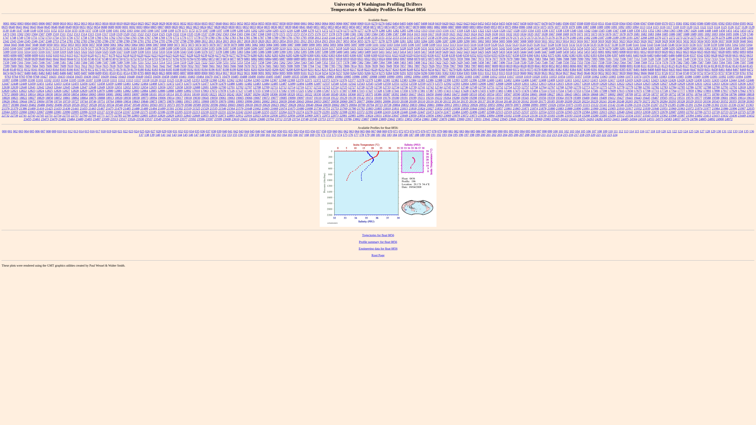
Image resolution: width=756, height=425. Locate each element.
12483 (257, 83)
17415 (447, 90)
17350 (404, 90)
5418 (431, 52)
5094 (340, 44)
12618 (586, 83)
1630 (495, 34)
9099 (297, 73)
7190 (126, 62)
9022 (240, 73)
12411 (568, 80)
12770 (577, 87)
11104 (64, 80)
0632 (750, 23)
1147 (19, 30)
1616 (424, 34)
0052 (240, 23)
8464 (729, 69)
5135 (593, 44)
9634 (559, 73)
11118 (145, 80)
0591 (714, 23)
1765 (133, 37)
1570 (275, 34)
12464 (144, 83)
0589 (707, 23)
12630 (690, 83)
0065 (332, 23)
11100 (31, 80)
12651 (118, 87)
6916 (325, 59)
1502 (20, 34)
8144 (742, 66)
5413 (396, 52)
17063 (205, 90)
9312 (488, 73)
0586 (700, 23)
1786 (254, 37)
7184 (84, 62)
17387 (430, 90)
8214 (332, 69)
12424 (663, 80)
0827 (210, 27)
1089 (600, 27)
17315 (361, 90)
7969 (460, 66)
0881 (430, 27)
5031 (679, 41)
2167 (488, 37)
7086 (559, 59)
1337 (552, 30)
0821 (182, 27)
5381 (233, 52)
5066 (148, 44)
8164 (56, 69)
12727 (352, 87)
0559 (615, 23)
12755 (517, 87)
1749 (20, 37)
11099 (23, 80)
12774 (594, 87)
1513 (77, 34)
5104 (397, 44)
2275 (693, 37)
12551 (395, 83)
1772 (176, 37)
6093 (743, 52)
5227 (396, 48)
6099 (35, 55)
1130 (6, 30)
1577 (325, 34)
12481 (240, 83)
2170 (509, 37)
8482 (42, 73)
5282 (629, 48)
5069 (170, 44)
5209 (275, 48)
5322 (84, 52)
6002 (608, 52)
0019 (119, 23)
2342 (6, 41)
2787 (112, 41)
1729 (743, 34)
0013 (84, 23)
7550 (566, 62)
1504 (34, 34)
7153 (714, 59)
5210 (282, 48)
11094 (739, 76)
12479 (222, 83)
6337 (438, 55)
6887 (282, 59)
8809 (148, 73)
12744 (439, 87)
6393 (594, 55)
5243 (509, 48)
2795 (162, 41)
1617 (431, 34)
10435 (79, 76)
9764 (15, 76)
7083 (538, 59)
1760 (98, 37)
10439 (105, 76)
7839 (375, 66)
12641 (32, 87)
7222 (204, 62)
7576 (665, 62)
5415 (410, 52)
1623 (466, 34)
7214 (162, 62)
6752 (134, 59)
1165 (143, 30)
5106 (411, 44)
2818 (247, 41)
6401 (629, 55)
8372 (516, 69)
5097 (354, 44)
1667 (551, 34)
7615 (105, 66)
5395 (304, 52)
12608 (499, 83)
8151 (20, 69)
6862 (204, 59)
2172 (523, 37)
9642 (573, 73)
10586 (304, 76)
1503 (27, 34)
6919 (346, 59)
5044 (7, 44)
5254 (580, 48)
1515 (91, 34)
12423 (655, 80)
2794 (155, 41)
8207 (282, 69)
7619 (119, 66)
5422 (459, 52)
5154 (678, 44)
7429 (459, 62)
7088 (566, 59)
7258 (261, 62)
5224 (374, 48)
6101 (42, 55)
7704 (311, 66)
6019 (658, 52)
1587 (396, 34)
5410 (375, 52)
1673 (594, 34)
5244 (516, 48)
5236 (459, 48)
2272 (672, 37)
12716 (300, 87)
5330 (141, 52)
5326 (112, 52)
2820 (261, 41)
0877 (409, 27)
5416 (417, 52)
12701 (231, 87)
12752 (499, 87)
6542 (700, 55)
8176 (119, 69)
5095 (347, 44)
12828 (75, 90)
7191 (134, 62)
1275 (346, 30)
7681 (268, 66)
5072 (184, 44)
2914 (318, 41)
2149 (367, 37)
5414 (403, 52)
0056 (268, 23)
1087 (586, 27)
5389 (275, 52)
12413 (585, 80)
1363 (658, 30)
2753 (56, 41)
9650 (594, 73)
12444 (733, 80)
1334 (530, 30)
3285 (431, 41)
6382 (565, 55)
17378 (413, 90)
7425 (445, 62)
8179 (134, 69)
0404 (396, 23)
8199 (233, 69)
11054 (561, 76)
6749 (112, 59)
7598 (750, 62)
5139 (622, 44)
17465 (499, 90)
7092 (587, 59)
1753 (48, 37)
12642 (40, 87)
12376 (343, 80)
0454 (495, 23)
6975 (431, 59)
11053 (553, 76)
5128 (551, 44)
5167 (20, 48)
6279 (247, 55)
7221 (197, 62)
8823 (162, 73)
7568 (637, 62)
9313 (495, 73)
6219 (133, 55)
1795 (303, 37)
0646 (54, 27)
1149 (33, 30)
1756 (70, 37)
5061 (113, 44)
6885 (275, 59)
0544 (608, 23)
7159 (6, 62)
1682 (644, 34)
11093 (731, 76)
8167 (77, 69)
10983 (330, 76)
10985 (347, 76)
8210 (304, 69)
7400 (396, 62)
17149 (248, 90)
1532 (176, 34)
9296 (424, 73)
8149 (13, 69)
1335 (538, 30)
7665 (226, 66)
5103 (389, 44)
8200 (240, 69)
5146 (671, 44)
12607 (491, 83)
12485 (274, 83)
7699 (297, 66)
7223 (211, 62)
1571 (282, 34)
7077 (495, 59)
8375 (530, 69)
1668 (559, 34)
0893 (472, 27)
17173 (274, 90)
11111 (113, 80)
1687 (679, 34)
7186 (98, 62)
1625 (481, 34)
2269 (651, 37)
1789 (275, 37)
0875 (394, 27)
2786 (105, 41)
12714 (291, 87)
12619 (594, 83)
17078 (222, 90)
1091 (614, 27)
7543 (537, 62)
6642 (56, 59)
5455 (594, 52)
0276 (381, 23)
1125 (724, 27)
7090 (580, 59)
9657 (615, 73)
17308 (352, 90)
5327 (119, 52)
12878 (92, 90)
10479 (226, 76)
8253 (424, 69)
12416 (603, 80)
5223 (367, 48)
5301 (700, 48)
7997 (474, 66)
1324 (495, 30)
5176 (84, 48)
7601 (20, 66)
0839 (288, 27)
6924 (382, 59)
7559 (608, 62)
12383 (404, 80)
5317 (48, 52)
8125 (672, 66)
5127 (544, 44)
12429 (689, 80)
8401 (637, 69)
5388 (268, 52)
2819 (254, 41)
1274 (339, 30)
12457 (92, 83)
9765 (22, 76)
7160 (13, 62)
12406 (525, 80)
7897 (417, 66)
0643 (33, 27)
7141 (679, 59)
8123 (665, 66)
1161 (116, 30)
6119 (84, 55)
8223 (367, 69)
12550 (387, 83)
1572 (289, 34)
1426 (693, 30)
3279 (388, 41)
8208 (289, 69)
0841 (302, 27)
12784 (672, 87)
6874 (226, 59)
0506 (566, 23)
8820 (155, 73)
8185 (169, 69)
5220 (346, 48)
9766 (29, 76)
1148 (26, 30)
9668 (651, 73)
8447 (693, 69)
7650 (183, 66)
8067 (580, 66)
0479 (551, 23)
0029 (162, 23)
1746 (750, 34)
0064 (325, 23)
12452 (49, 83)
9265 (360, 73)
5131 (565, 44)
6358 (516, 55)
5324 (98, 52)
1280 (382, 30)
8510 (112, 73)
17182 (283, 90)
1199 (233, 30)
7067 (474, 59)
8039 (530, 66)
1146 (12, 30)
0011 (70, 23)
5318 (56, 52)
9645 (580, 73)
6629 (721, 55)
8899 (197, 73)
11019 (527, 76)
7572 (651, 62)
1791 (289, 37)
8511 (120, 73)
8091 (630, 66)
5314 (27, 52)
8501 (105, 73)
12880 (109, 90)
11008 (485, 76)
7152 (707, 59)
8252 (417, 69)
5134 (586, 44)
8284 (466, 69)
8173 (98, 69)
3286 (438, 41)
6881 (247, 59)
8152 (27, 69)
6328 (402, 55)
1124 (717, 27)
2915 (325, 41)
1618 (438, 34)
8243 (396, 69)
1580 (346, 34)
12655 (153, 87)
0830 (231, 27)
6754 (148, 59)
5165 (6, 48)
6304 (339, 55)
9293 (410, 73)
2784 (91, 41)
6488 (679, 55)
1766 (140, 37)
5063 (127, 44)
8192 (190, 69)
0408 (424, 23)
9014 (219, 73)
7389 (374, 62)
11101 (39, 80)
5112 (446, 44)
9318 (509, 73)
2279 (722, 37)
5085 (276, 44)
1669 (566, 34)
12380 (378, 80)
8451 (707, 69)
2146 (346, 37)
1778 (197, 37)
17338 (387, 90)
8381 (551, 69)
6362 (544, 55)
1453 (743, 30)
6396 (608, 55)
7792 (339, 66)
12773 (586, 87)
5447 (544, 52)
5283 (637, 48)
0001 (6, 23)
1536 (197, 34)
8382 (559, 69)
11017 (510, 76)
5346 (197, 52)
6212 (119, 55)
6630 (728, 55)
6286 (296, 55)
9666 (644, 73)
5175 (77, 48)
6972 (424, 59)
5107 (418, 44)
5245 (523, 48)
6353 (480, 55)
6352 (473, 55)
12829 (83, 90)
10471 (217, 76)
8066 (573, 66)
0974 (501, 27)
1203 (261, 30)
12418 (620, 80)
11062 (595, 76)
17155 (257, 90)
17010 (196, 90)
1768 (155, 37)
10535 (295, 76)
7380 (353, 62)
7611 (77, 66)
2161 (445, 37)
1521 (133, 34)
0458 (523, 23)
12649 (101, 87)
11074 (637, 76)
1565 (240, 34)
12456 (84, 83)
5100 (368, 44)
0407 (417, 23)
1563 (225, 34)
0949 (487, 27)
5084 (269, 44)
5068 (163, 44)
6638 (27, 59)
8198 (226, 69)
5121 (501, 44)
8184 (162, 69)
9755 (714, 73)
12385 (421, 80)
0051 (233, 23)
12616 (569, 83)
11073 (629, 76)
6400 (622, 55)
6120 (91, 55)
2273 (679, 37)
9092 (268, 73)
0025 (141, 23)
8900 (204, 73)
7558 (601, 62)
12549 (378, 83)
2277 (707, 37)
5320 (70, 52)
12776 (612, 87)
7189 (119, 62)
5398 (325, 52)
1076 (550, 27)
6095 (6, 55)
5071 (177, 44)
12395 (464, 80)
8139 (721, 66)
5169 (34, 48)
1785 (247, 37)
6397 (615, 55)
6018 (651, 52)
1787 (261, 37)
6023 (686, 52)
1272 (325, 30)
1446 (701, 30)
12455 (75, 83)
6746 (91, 59)
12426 (672, 80)
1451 (729, 30)
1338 (559, 30)
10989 (382, 76)
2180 (573, 37)
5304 (722, 48)
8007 (488, 66)
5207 (261, 48)
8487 (70, 73)
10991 (399, 76)
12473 (179, 83)
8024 (516, 66)
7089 (573, 59)
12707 (248, 87)
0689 (111, 27)
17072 (213, 90)
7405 (410, 62)
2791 (141, 41)
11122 (162, 80)
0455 (502, 23)
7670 (247, 66)
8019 (509, 66)
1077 (557, 27)
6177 (105, 55)
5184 (141, 48)
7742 (318, 66)
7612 (84, 66)
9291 (403, 73)
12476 (196, 83)
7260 (268, 62)
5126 (537, 44)
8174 (105, 69)
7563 (615, 62)
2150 (374, 37)
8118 (651, 66)
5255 (587, 48)
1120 (689, 27)
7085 (552, 59)
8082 (601, 66)
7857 (403, 66)
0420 (445, 23)
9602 (530, 73)
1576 (318, 34)
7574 (658, 62)
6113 (63, 55)
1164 (136, 30)
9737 (672, 73)
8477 (20, 73)
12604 (465, 83)
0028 (155, 23)
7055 (452, 59)
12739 (413, 87)
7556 (587, 62)
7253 (240, 62)
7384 (367, 62)
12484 (266, 83)
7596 (736, 62)
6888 (289, 59)
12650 (110, 87)
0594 (736, 23)
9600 (523, 73)
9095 (282, 73)
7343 (303, 62)
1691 (700, 34)
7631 (141, 66)
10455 (148, 76)
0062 (311, 23)
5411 (382, 52)
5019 (601, 41)
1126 (731, 27)
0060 (297, 23)
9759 (736, 73)
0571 (672, 23)
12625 (646, 83)
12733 (387, 87)
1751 (34, 37)
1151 (47, 30)
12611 (525, 83)
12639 (14, 87)
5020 (608, 41)
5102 (382, 44)
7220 (190, 62)
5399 (332, 52)
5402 (353, 52)
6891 (304, 59)
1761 (105, 37)
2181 (580, 37)
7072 (481, 59)
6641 (49, 59)
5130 (558, 44)
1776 (183, 37)
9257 (339, 73)
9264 (353, 73)
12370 (300, 80)
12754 (508, 87)
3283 (417, 41)
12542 (352, 83)
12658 (179, 87)
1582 (360, 34)
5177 (91, 48)
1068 (529, 27)
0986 (522, 27)
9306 (474, 73)
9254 (325, 73)
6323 (395, 55)
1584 (374, 34)
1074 (536, 27)
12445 (741, 80)
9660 (629, 73)
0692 (132, 27)
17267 (326, 90)
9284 (389, 73)
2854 (282, 41)
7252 (233, 62)
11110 (105, 80)
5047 (28, 44)
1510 (56, 34)
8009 (495, 66)
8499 (98, 73)
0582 (686, 23)
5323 (91, 52)
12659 (188, 87)
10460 (174, 76)
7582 (679, 62)
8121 (657, 66)
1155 (74, 30)
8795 (141, 73)
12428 (681, 80)
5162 (735, 44)
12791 (724, 87)
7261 (275, 62)
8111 (644, 66)
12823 (31, 90)
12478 (214, 83)
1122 (703, 27)
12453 (58, 83)
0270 (374, 23)
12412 (577, 80)
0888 (458, 27)
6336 (431, 55)
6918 (339, 59)
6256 (211, 55)
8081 (594, 66)
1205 (275, 30)
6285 (289, 55)
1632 (509, 34)
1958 (311, 37)
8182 (148, 69)
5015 (573, 41)
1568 (261, 34)
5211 (289, 48)
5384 (247, 52)
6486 (672, 55)
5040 (743, 41)
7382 (360, 62)
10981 (313, 76)
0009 (56, 23)
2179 (566, 37)
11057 (578, 76)
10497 (278, 76)
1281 (389, 30)
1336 (545, 30)
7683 (275, 66)
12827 (66, 90)
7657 (197, 66)
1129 (751, 27)
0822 (189, 27)
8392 (601, 69)
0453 (488, 23)
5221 (353, 48)
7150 (693, 59)
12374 (334, 80)
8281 (459, 69)
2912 (303, 41)
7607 (56, 66)
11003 (468, 76)
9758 (728, 73)
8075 (587, 66)
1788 (268, 37)
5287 (658, 48)
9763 (8, 76)
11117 (137, 80)
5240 (488, 48)
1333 (523, 30)
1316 (445, 30)
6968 (410, 59)
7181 (63, 62)
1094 (635, 27)
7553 (580, 62)
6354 (487, 55)
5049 (42, 44)
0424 (474, 23)
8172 (91, 69)
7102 (615, 59)
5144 (657, 44)
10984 (339, 76)
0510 (594, 23)
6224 (161, 55)
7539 (530, 62)
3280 (396, 41)
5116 (473, 44)
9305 (467, 73)
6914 (311, 59)
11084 (671, 76)
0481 (559, 23)
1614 (410, 34)
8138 (714, 66)
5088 (297, 44)
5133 (579, 44)
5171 (48, 48)
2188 (608, 37)
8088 (623, 66)
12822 (23, 90)
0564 (622, 23)
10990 (391, 76)
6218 (126, 55)
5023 (622, 41)
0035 (204, 23)
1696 (736, 34)
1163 (130, 30)
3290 (466, 41)
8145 (750, 66)
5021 (615, 41)
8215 (339, 69)
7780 (325, 66)
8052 (552, 66)
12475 (188, 83)
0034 (197, 23)
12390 (447, 80)
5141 (636, 44)
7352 (325, 62)
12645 (66, 87)
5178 (98, 48)
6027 (714, 52)
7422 (438, 62)
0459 (530, 23)
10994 (417, 76)
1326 (502, 30)
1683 (651, 34)
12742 (430, 87)
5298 (679, 48)
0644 (40, 27)
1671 (580, 34)
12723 (326, 87)
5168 (27, 48)
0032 (183, 23)
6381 (558, 55)
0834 (260, 27)
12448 (14, 83)
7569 (644, 62)
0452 (481, 23)
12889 (179, 90)
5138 (614, 44)
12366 (265, 80)
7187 (105, 62)
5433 (502, 52)
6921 (360, 59)
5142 (643, 44)
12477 (205, 83)
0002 (13, 23)
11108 (97, 80)
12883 (135, 90)
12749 (473, 87)
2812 (204, 41)
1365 (672, 30)
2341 (750, 37)
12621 (612, 83)
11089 (697, 76)
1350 (637, 30)
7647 (169, 66)
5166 (13, 48)
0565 (629, 23)
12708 (257, 87)
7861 (410, 66)
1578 (332, 34)
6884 (268, 59)
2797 (176, 41)
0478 (544, 23)
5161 (728, 44)
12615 (560, 83)
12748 (465, 87)
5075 (205, 44)
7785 (332, 66)
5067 (156, 44)
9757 (721, 73)
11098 (14, 80)
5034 (700, 41)
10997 (443, 76)
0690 (118, 27)
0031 (176, 23)
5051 (56, 44)
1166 (150, 30)
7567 (629, 62)
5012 (551, 41)
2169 (502, 37)
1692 (707, 34)
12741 (421, 87)
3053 (346, 41)
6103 (56, 55)
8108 (637, 66)
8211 (311, 69)
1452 (736, 30)
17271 (335, 90)
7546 (544, 62)
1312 (417, 30)
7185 (91, 62)
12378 (360, 80)
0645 (47, 27)
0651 (83, 27)
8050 (545, 66)
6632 (742, 55)
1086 (579, 27)
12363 (239, 80)
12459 (110, 83)
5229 (410, 48)
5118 (480, 44)
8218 (360, 69)
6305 (346, 55)
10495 (269, 76)
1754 (55, 37)
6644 (70, 59)
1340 (573, 30)
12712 (283, 87)
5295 (672, 48)
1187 (205, 30)
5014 (565, 41)
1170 (178, 30)
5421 (452, 52)
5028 (658, 41)
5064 (134, 44)
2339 (736, 37)
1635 (530, 34)
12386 (430, 80)
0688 (104, 27)
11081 (654, 76)
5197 (226, 48)
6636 (13, 59)
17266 (317, 90)
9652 (601, 73)
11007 (477, 76)
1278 (367, 30)
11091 (714, 76)
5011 (544, 41)
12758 (534, 87)
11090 (705, 76)
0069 (360, 23)
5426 (488, 52)
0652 (90, 27)
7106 (623, 59)
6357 (509, 55)
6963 (396, 59)
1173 (198, 30)
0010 (63, 23)
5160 (721, 44)
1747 (6, 37)
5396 (311, 52)
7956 (445, 66)
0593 (728, 23)
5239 (481, 48)
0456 (509, 23)
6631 (735, 55)
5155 (685, 44)
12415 (594, 80)
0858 (366, 27)
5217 (332, 48)
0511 (601, 23)
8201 (247, 69)
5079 (234, 44)
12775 (603, 87)
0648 (61, 27)
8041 (538, 66)
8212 (318, 69)
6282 (268, 55)
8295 (474, 69)
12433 (715, 80)
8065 (566, 66)
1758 (84, 37)
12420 (637, 80)
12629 (681, 83)
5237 (466, 48)
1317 (452, 30)
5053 (71, 44)
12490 (292, 83)
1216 (289, 30)
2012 (318, 37)
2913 (311, 41)
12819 (750, 87)
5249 (551, 48)
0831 (238, 27)
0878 (416, 27)
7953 (438, 66)
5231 (424, 48)
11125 (170, 80)
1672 (587, 34)
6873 (219, 59)
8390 (587, 69)
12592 (447, 83)
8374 (523, 69)
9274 (375, 73)
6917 (332, 59)
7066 (467, 59)
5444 (523, 52)
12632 (707, 83)
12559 (421, 83)
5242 (502, 48)
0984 (515, 27)
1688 (686, 34)
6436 (643, 55)
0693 (139, 27)
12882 (127, 90)
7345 (311, 62)
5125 (529, 44)
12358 (204, 80)
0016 (105, 23)
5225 (381, 48)
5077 (219, 44)
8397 (629, 69)
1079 (572, 27)
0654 (97, 27)
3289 (459, 41)
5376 (204, 52)
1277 (360, 30)
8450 (700, 69)
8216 (346, 69)
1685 (665, 34)
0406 (410, 23)
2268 (644, 37)
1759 (91, 37)
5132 (572, 44)
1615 (417, 34)
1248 (297, 30)
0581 (679, 23)
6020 (665, 52)
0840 (295, 27)
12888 (170, 90)
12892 (187, 90)
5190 (176, 48)
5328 (126, 52)
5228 (403, 48)
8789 (134, 73)
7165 (34, 62)
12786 (690, 87)
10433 (61, 76)
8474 (6, 73)
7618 (112, 66)
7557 (594, 62)
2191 (629, 37)
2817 (240, 41)
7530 (523, 62)
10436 (87, 76)
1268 (304, 30)
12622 (620, 83)
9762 (750, 73)
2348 (48, 41)
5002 (481, 41)
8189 (183, 69)
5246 (530, 48)
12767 (551, 87)
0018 (112, 23)
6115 (70, 55)
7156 (736, 59)
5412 (388, 52)
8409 (658, 69)
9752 (700, 73)
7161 (20, 62)
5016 (580, 41)
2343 (13, 41)
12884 (144, 90)
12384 (412, 80)
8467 (736, 69)
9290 (396, 73)
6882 (254, 59)
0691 (125, 27)
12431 (707, 80)
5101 (375, 44)
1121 (696, 27)
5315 (34, 52)
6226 (176, 55)
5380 (226, 52)
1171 (185, 30)
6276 (225, 55)
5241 (495, 48)
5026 (643, 41)
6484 (657, 55)
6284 (282, 55)
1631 (502, 34)
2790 (134, 41)
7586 (693, 62)
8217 (353, 69)
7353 (332, 62)
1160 (109, 30)
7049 (445, 59)
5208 (268, 48)
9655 (608, 73)
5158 (707, 44)
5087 (290, 44)
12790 (716, 87)
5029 (665, 41)
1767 (148, 37)
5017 (587, 41)
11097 (6, 80)
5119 (487, 44)
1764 (126, 37)
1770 (169, 37)
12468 (153, 83)
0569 (658, 23)
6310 (381, 55)
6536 (686, 55)
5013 (558, 41)
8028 (523, 66)
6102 (49, 55)
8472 (750, 69)
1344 (594, 30)
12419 (629, 80)
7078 (502, 59)
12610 (517, 83)
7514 (509, 62)
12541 (343, 83)
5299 (686, 48)
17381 (421, 90)
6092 (736, 52)
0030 (169, 23)
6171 (98, 55)
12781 (646, 87)
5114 (460, 44)
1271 (318, 30)
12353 (196, 80)
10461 (183, 76)
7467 (488, 62)
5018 (594, 41)
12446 (750, 80)
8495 (77, 73)
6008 (622, 52)
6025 (700, 52)
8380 (544, 69)
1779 (204, 37)
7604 (35, 66)
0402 (388, 23)
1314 (431, 30)
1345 (601, 30)
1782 (225, 37)
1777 (190, 37)
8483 (49, 73)
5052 (63, 44)
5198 (233, 48)
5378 (219, 52)
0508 (580, 23)
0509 (587, 23)
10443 (122, 76)
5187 (155, 48)
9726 (665, 73)
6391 (579, 55)
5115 (466, 44)
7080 (516, 59)
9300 (431, 73)
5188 (162, 48)
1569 (268, 34)
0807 (161, 27)
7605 (42, 66)
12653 (136, 87)
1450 (722, 30)
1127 (738, 27)
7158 (750, 59)
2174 (537, 37)
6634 (6, 59)
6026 (707, 52)
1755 (62, 37)
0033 (190, 23)
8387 (580, 69)
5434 (509, 52)
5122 (508, 44)
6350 (466, 55)
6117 (77, 55)
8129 (693, 66)
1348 (623, 30)
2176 (551, 37)
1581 (353, 34)
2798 (183, 41)
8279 (452, 69)
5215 (318, 48)
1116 (662, 27)
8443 (679, 69)
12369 (291, 80)
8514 (126, 73)
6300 (310, 55)
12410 (560, 80)
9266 (367, 73)
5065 (141, 44)
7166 (41, 62)
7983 (467, 66)
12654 (144, 87)
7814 (353, 66)
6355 (494, 55)
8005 (481, 66)
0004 (27, 23)
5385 (254, 52)
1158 (95, 30)
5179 (105, 48)
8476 (13, 73)
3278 (381, 41)
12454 (66, 83)
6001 (601, 52)
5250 (559, 48)
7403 (403, 62)
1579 (339, 34)
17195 (291, 90)
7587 (700, 62)
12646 (75, 87)
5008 (523, 41)
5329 (134, 52)
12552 (404, 83)
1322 (481, 30)
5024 (629, 41)
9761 (743, 73)
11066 (620, 76)
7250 (218, 62)
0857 (359, 27)
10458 (165, 76)
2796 (169, 41)
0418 (431, 23)
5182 (126, 48)
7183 (77, 62)
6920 (353, 59)
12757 (525, 87)
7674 (261, 66)
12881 (118, 90)
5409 (367, 52)
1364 (665, 30)
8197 (219, 69)
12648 (92, 87)
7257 (254, 62)
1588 (403, 34)
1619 (445, 34)
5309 (6, 52)
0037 (211, 23)
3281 (403, 41)
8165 (63, 69)
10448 (131, 76)
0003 (20, 23)
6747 (98, 59)
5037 (721, 41)
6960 (389, 59)
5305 (729, 48)
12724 (335, 87)
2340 (743, 37)
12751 (491, 87)
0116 (367, 23)
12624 (638, 83)
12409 (551, 80)
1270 (311, 30)
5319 (63, 52)
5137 (607, 44)
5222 (360, 48)
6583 (707, 55)
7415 (431, 62)
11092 (722, 76)
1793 (296, 37)
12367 (274, 80)
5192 (190, 48)
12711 (274, 87)
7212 (148, 62)
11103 (56, 80)
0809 (168, 27)
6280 (254, 55)
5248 (544, 48)
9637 (566, 73)
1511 (63, 34)
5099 (361, 44)
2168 (495, 37)
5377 (211, 52)
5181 (119, 48)
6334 (416, 55)
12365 (256, 80)
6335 (424, 55)
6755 (155, 59)
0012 (77, 23)
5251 (566, 48)
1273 (332, 30)
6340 (459, 55)
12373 (326, 80)
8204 (261, 69)
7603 (27, 66)
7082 (530, 59)
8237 (388, 69)
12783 (664, 87)
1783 (233, 37)
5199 (240, 48)
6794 (190, 59)
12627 (664, 83)
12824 (40, 90)
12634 (724, 83)
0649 (68, 27)
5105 (404, 44)
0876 (401, 27)
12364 (248, 80)
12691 (205, 87)
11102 (48, 80)
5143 (650, 44)
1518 (112, 34)
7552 (573, 62)
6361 (537, 55)
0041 (226, 23)
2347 (41, 41)
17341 (395, 90)
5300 (693, 48)
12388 (438, 80)
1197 (219, 30)
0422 (459, 23)
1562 (218, 34)
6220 (140, 55)
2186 (594, 37)
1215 (282, 30)
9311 (481, 73)
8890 (169, 73)
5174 (70, 48)
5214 (311, 48)
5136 (600, 44)
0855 (345, 27)
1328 (516, 30)
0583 (693, 23)
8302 (481, 69)
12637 (750, 83)
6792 (176, 59)
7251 (225, 62)
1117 (669, 27)
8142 (728, 66)
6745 (84, 59)
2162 (452, 37)
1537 (204, 34)
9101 (304, 73)
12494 (300, 83)
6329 (409, 55)
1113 (642, 27)
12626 (655, 83)
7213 (155, 62)
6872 (211, 59)
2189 (615, 37)
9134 (318, 73)
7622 (134, 66)
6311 (388, 55)
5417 (424, 52)
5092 (326, 44)
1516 (98, 34)
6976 (438, 59)
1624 (474, 34)
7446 (474, 62)
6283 (275, 55)
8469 (743, 69)
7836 (367, 66)
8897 (183, 73)
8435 (672, 69)
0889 (465, 27)
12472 (170, 83)
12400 (490, 80)
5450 (566, 52)
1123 (710, 27)
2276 (700, 37)
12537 (326, 83)
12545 (369, 83)
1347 (615, 30)
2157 (424, 37)
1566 (247, 34)
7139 (665, 59)
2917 (339, 41)
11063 (604, 76)
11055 (570, 76)
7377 (339, 62)
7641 (155, 66)
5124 (522, 44)
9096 (289, 73)
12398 (482, 80)
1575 (311, 34)
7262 (282, 62)
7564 (622, 62)
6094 (750, 52)
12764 (543, 87)
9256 (332, 73)
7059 (460, 59)
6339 (452, 55)
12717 (309, 87)
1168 (164, 30)
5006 (509, 41)
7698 (289, 66)
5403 (360, 52)
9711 (658, 73)
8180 (141, 69)
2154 (403, 37)
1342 (587, 30)
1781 (218, 37)
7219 (183, 62)
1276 (353, 30)
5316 (41, 52)
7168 (56, 62)
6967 (403, 59)
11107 (89, 80)
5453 (587, 52)
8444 (686, 69)
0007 (49, 23)
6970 (417, 59)
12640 (23, 87)
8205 (268, 69)
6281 (261, 55)
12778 (620, 87)
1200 (240, 30)
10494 (261, 76)
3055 (360, 41)
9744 (679, 73)
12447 (6, 83)
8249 (410, 69)
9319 (516, 73)
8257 (438, 69)
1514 (84, 34)
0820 (175, 27)
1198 (226, 30)
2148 (360, 37)
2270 (658, 37)
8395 (622, 69)
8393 (608, 69)
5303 (715, 48)
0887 (451, 27)
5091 (319, 44)
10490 (252, 76)
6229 (197, 55)
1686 (672, 34)
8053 (559, 66)
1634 (523, 34)
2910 (289, 41)
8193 (197, 69)
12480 (231, 83)
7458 (481, 62)
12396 (473, 80)
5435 (516, 52)
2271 (665, 37)
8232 (381, 69)
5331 (148, 52)
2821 (268, 41)
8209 (297, 69)
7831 (360, 66)
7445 (466, 62)
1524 (155, 34)
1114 (649, 27)
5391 (289, 52)
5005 (502, 41)
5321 (77, 52)
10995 (425, 76)
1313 (424, 30)
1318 (460, 30)
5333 (162, 52)
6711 (77, 59)
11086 (688, 76)
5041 (750, 41)
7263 (289, 62)
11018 (519, 76)
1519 (119, 34)
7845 (382, 66)
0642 (26, 27)
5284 (644, 48)
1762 (112, 37)
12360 (213, 80)
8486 (63, 73)
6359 (523, 55)
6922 (367, 59)
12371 (308, 80)
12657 (170, 87)
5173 (63, 48)
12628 (672, 83)
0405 (403, 23)
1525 (162, 34)
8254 (431, 69)
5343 (183, 52)
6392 (587, 55)
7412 (424, 62)
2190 (622, 37)
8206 (275, 69)
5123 (515, 44)
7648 (176, 66)
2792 (148, 41)
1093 (628, 27)
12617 (577, 83)
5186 (148, 48)
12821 (14, 90)
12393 (456, 80)
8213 (325, 69)
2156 (417, 37)
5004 (495, 41)
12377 (352, 80)
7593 (715, 62)
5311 (20, 52)
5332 (155, 52)
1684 (658, 34)
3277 (374, 41)
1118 (676, 27)
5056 (85, 44)
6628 (714, 55)
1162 (123, 30)
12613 (543, 83)
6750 (119, 59)
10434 (70, 76)
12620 (603, 83)
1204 (268, 30)
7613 (91, 66)
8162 (41, 69)
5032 (686, 41)
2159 (438, 37)
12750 (482, 87)
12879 (101, 90)
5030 (672, 41)
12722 (317, 87)
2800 (197, 41)
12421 (646, 80)
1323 (488, 30)
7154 (721, 59)
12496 (309, 83)
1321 (474, 30)
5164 (749, 44)
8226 (374, 69)
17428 (465, 90)
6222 (147, 55)
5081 (248, 44)
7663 (219, 66)
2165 (474, 37)
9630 (537, 73)
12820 (5, 90)
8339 (495, 69)
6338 (445, 55)
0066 (339, 23)
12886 (161, 90)
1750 (27, 37)
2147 (353, 37)
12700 (222, 87)
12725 (343, 87)
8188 (176, 69)
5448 (551, 52)
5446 (537, 52)
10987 (365, 76)
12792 (733, 87)
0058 (282, 23)
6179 (112, 55)
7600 (13, 66)
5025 (636, 41)
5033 (693, 41)
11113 (129, 80)
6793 (183, 59)
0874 (387, 27)
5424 (474, 52)
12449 (23, 83)
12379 (369, 80)
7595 (729, 62)
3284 (424, 41)
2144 (332, 37)
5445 (530, 52)
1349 (630, 30)
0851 (316, 27)
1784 (240, 37)
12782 (655, 87)
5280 (615, 48)
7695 (282, 66)
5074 (198, 44)
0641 (19, 27)
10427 (44, 76)
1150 (40, 30)
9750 (693, 73)
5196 (219, 48)
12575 (439, 83)
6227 (183, 55)
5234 (445, 48)
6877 (233, 59)
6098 (28, 55)
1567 (254, 34)
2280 (729, 37)
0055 (261, 23)
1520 (126, 34)
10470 (209, 76)
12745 (447, 87)
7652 (190, 66)
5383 (240, 52)
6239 (204, 55)
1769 (162, 37)
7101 (608, 59)
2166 (481, 37)
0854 (338, 27)
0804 (146, 27)
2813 (211, 41)
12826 (57, 90)
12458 (101, 83)
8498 (91, 73)
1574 (303, 34)
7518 (516, 62)
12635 (733, 83)
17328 (378, 90)
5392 (297, 52)
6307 (360, 55)
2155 (410, 37)
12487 (283, 83)
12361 (222, 80)
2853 (275, 41)
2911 (297, 41)
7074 (488, 59)
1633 (516, 34)
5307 (743, 48)
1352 (651, 30)
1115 (656, 27)
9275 (382, 73)
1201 (247, 30)
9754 (707, 73)
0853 (331, 27)
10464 (200, 76)
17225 (300, 90)
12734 (395, 87)
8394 (615, 69)
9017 (226, 73)
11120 (154, 80)
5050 (49, 44)
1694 (722, 34)
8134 (707, 66)
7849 (389, 66)
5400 (339, 52)
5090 (312, 44)
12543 (361, 83)
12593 (456, 83)
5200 (247, 48)
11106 (81, 80)
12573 (430, 83)
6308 (367, 55)
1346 (608, 30)
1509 (48, 34)
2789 (126, 41)
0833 (253, 27)
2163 (459, 37)
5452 (580, 52)
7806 (346, 66)
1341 (580, 30)
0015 (98, 23)
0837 (281, 27)
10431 (53, 76)
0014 (91, 23)
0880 (423, 27)
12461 (127, 83)
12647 (84, 87)
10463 (191, 76)
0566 (636, 23)
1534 (183, 34)
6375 (551, 55)
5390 (282, 52)
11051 (544, 76)
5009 (530, 41)
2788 (119, 41)
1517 (105, 34)
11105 (72, 80)
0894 (479, 27)
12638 (6, 87)
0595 (743, 23)
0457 (516, 23)
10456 (157, 76)
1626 (488, 34)
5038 (728, 41)
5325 (105, 52)
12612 (534, 83)
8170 (84, 69)
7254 (247, 62)
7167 (48, 62)
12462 (136, 83)
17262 (309, 90)
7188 (112, 62)
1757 (77, 37)
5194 (204, 48)
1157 (88, 30)
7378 (346, 62)
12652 (127, 87)
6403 (636, 55)
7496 (502, 62)
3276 (367, 41)
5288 (665, 48)
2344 (20, 41)
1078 (564, 27)
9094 (275, 73)
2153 (396, 37)
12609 (508, 83)
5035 (707, 41)
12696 (214, 87)
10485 (235, 76)
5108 (425, 44)
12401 (499, 80)
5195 (211, 48)
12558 (413, 83)
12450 (32, 83)
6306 (353, 55)
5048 (35, 44)
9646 (587, 73)
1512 (70, 34)
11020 (536, 76)
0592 (721, 23)
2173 (530, 37)
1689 (693, 34)
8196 (211, 69)
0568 (651, 23)
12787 (698, 87)
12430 (698, 80)
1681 (637, 34)
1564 (233, 34)
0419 (438, 23)
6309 (374, 55)
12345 (187, 80)
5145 (664, 44)
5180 (112, 48)
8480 (27, 73)
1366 (679, 30)
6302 (324, 55)
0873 (380, 27)
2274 (686, 37)
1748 (13, 37)
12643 (49, 87)
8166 (70, 69)
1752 (41, 37)
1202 (254, 30)
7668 (240, 66)
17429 (473, 90)
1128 (744, 27)
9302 (445, 73)
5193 (197, 48)
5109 (432, 44)
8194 (204, 69)
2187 (601, 37)
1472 (750, 30)
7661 (211, 66)
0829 (224, 27)
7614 (98, 66)
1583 (367, 34)
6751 (126, 59)
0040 (219, 23)
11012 (494, 76)
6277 (232, 55)
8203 (254, 69)
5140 (629, 44)
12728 (361, 87)
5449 (559, 52)
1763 (119, 37)
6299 (303, 55)
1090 (607, 27)
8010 (502, 66)
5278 (601, 48)
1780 (211, 37)
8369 (509, 69)
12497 (317, 83)
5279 (608, 48)
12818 (742, 87)
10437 (96, 76)
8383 (566, 69)
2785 (98, 41)
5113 (453, 44)
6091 (728, 52)
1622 (459, 34)
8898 (190, 73)
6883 (261, 59)
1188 (212, 30)
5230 (417, 48)
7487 (495, 62)
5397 (318, 52)
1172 (192, 30)
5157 (700, 44)
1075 (543, 27)
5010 (537, 41)
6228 (190, 55)
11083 (663, 76)
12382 (395, 80)
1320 (467, 30)
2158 (431, 37)
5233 (438, 48)
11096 (747, 76)
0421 (452, 23)
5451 (573, 52)
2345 (27, 41)
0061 (304, 23)
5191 (183, 48)
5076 (212, 44)
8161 (34, 69)
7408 (417, 62)
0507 (573, 23)
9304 (460, 73)
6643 (63, 59)
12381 (386, 80)
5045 (14, 44)
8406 (644, 69)
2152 (388, 37)
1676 (608, 34)
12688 (196, 87)
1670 (573, 34)
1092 (621, 27)
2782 (77, 41)
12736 (404, 87)
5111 (439, 44)
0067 (346, 23)
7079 (509, 59)
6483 (650, 55)
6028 (721, 52)
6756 (162, 59)
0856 (352, 27)
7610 (70, 66)
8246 (403, 69)
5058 (99, 44)
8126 (679, 66)
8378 (537, 69)
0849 (309, 27)
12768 (560, 87)
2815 (226, 41)
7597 (743, 62)
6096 (13, 55)
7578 (672, 62)
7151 (700, 59)
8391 (594, 69)
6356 (501, 55)
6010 (629, 52)
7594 (722, 62)
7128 (651, 59)
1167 (157, 30)
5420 (445, 52)
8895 (176, 73)
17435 (482, 90)
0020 (126, 23)
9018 (233, 73)
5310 (13, 52)
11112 (121, 80)
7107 (630, 59)
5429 (495, 52)
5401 (346, 52)
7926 (431, 66)
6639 (35, 59)
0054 (254, 23)
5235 (452, 48)
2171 (516, 37)
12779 (629, 87)
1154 (68, 30)
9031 (247, 73)
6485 (665, 55)
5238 (474, 48)
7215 (169, 62)
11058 (587, 76)
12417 (611, 80)
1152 (54, 30)
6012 (643, 52)
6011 (637, 52)
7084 (545, 59)
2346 (34, 41)
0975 (508, 27)
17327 (369, 90)
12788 (707, 87)
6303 (332, 55)
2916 (332, 41)
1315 (438, 30)
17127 (239, 90)
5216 (325, 48)
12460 (118, 83)
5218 (339, 48)
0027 (148, 23)
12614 (551, 83)
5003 (488, 41)
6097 (21, 55)
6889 (297, 59)
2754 (63, 41)
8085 (608, 66)
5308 (750, 48)
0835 (267, 27)
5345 (190, 52)
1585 (381, 34)
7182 (70, 62)
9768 (36, 76)
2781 (70, 41)
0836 (274, 27)
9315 (502, 73)
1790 (282, 37)
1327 (509, 30)
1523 (148, 34)
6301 (317, 55)
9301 (438, 73)
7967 (452, 66)
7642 (162, 66)
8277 (445, 69)
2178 (559, 37)
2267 (637, 37)
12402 (508, 80)
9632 (551, 73)
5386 (261, 52)
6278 (239, 55)
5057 (92, 44)
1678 (622, 34)
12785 (681, 87)
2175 (544, 37)
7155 (728, 59)
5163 (742, 44)
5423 (466, 52)
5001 (474, 41)
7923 (424, 66)
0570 (665, 23)
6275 (218, 55)
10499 (287, 76)
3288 (452, 41)
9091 (261, 73)
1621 (452, 34)
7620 (126, 66)
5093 (333, 44)
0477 (537, 23)
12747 (456, 87)
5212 (296, 48)
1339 (566, 30)
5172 (56, 48)
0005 (35, 23)
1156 (81, 30)
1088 (593, 27)
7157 (743, 59)
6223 (154, 55)
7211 (141, 62)
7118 (644, 59)
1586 (388, 34)
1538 (211, 34)
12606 (482, 83)
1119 (683, 27)
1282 (396, 30)
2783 (84, 41)
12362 (230, 80)
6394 (601, 55)
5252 (573, 48)
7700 (304, 66)
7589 (707, 62)
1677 (615, 34)
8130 (700, 66)
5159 (714, 44)
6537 (693, 55)
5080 (241, 44)
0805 (153, 27)
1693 (715, 34)
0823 (196, 27)
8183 (155, 69)
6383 (572, 55)
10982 (321, 76)
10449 (139, 76)
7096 (601, 59)
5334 (169, 52)
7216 (176, 62)
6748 (105, 59)
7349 (318, 62)
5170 (41, 48)
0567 (643, 23)
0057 (275, 23)
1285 (403, 30)
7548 (559, 62)
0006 (42, 23)
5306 (736, 48)
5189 (169, 48)
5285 (651, 48)
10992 (408, 76)
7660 (204, 66)
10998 (451, 76)
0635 (5, 27)
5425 (481, 52)
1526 (169, 34)
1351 (644, 30)
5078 (226, 44)
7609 (63, 66)
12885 (153, 90)
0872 (373, 27)
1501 (13, 34)
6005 (615, 52)
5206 (254, 48)
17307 (343, 90)
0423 (466, 23)
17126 (231, 90)
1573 (296, 34)
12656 (162, 87)
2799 (190, 41)
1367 (686, 30)
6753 (141, 59)
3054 (353, 41)
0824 (203, 27)
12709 (266, 87)
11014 (502, 76)
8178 (126, 69)
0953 (494, 27)
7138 (658, 59)
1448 (708, 30)
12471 (162, 83)
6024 (693, 52)
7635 (148, 66)
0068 (353, 23)
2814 (219, 41)
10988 (373, 76)
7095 (594, 59)
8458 (715, 69)
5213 (303, 48)
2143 (325, 37)
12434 (724, 80)
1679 (629, 34)
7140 (672, 59)
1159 (102, 30)
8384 (573, 69)
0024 (134, 23)
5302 (707, 48)
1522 (140, 34)
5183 (134, 48)
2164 (466, 37)
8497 (84, 73)
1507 (41, 34)
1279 (375, 30)
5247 (537, 48)
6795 (197, 59)
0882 (437, 27)
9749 (686, 73)
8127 (686, 66)
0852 (324, 27)
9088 (254, 73)
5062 (120, 44)
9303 (452, 73)
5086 (283, 44)
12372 (317, 80)
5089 (304, 44)
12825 (49, 90)
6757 (169, 59)
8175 (112, 69)
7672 (254, 66)
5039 (736, 41)
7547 (551, 62)
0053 (247, 23)
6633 (750, 55)
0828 (217, 27)
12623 (629, 83)
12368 (282, 80)
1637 (537, 34)
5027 (651, 41)
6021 (672, 52)
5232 (431, 48)
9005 (211, 73)
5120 (494, 44)
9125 (311, 73)
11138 (179, 80)
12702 (240, 87)
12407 (534, 80)
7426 (452, 62)
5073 (191, 44)
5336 (176, 52)
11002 (460, 76)
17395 (439, 90)
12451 (40, 83)
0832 (246, 27)
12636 (742, 83)
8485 (56, 73)
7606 (49, 66)
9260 (346, 73)
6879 (240, 59)
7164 (27, 62)
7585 (686, 62)
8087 (615, 66)
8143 (735, 66)
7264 (296, 62)
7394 (381, 62)
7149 (686, 59)
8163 (48, 69)
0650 (75, 27)
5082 (255, 44)
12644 (58, 87)
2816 (233, 41)
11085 (680, 76)
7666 (233, 66)
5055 (78, 44)
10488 (243, 76)
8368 (502, 69)
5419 (438, 52)
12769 (569, 87)
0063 (318, 23)
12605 (473, 83)
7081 (523, 59)
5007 (516, 41)
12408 (542, 80)
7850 (396, 66)
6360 (530, 55)
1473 (6, 34)
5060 (106, 44)
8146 (6, 69)
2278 (715, 37)
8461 (722, 69)
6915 (318, 59)
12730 (378, 87)
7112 (637, 59)
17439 (491, 90)
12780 (638, 87)
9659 (622, 73)
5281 (622, 48)
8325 (488, 69)
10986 (356, 76)
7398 (388, 62)
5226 (388, 48)
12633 (716, 83)
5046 (21, 44)
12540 (335, 83)
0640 (12, 27)
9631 (544, 73)
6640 (42, 59)
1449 (715, 30)
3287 (445, 41)
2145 (339, 37)
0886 (444, 27)
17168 (265, 90)
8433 (665, 69)
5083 (262, 44)
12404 (516, 80)
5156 (692, 44)
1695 (729, 34)
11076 (646, 76)
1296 (410, 30)
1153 (61, 30)
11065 (612, 76)
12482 (248, 83)
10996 (434, 76)
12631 (698, 83)
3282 (410, 41)
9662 (637, 73)
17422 (456, 90)
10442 (113, 76)
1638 (544, 34)
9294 (417, 73)
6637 (20, 59)
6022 (679, 52)
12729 (369, 87)
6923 (375, 59)
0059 (289, 23)
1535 (190, 34)
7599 (6, 66)
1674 (601, 34)
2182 (587, 37)
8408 (651, 69)
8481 (35, 73)
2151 (381, 37)
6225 (169, 55)
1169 (171, 30)
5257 (594, 48)
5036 (714, 41)
